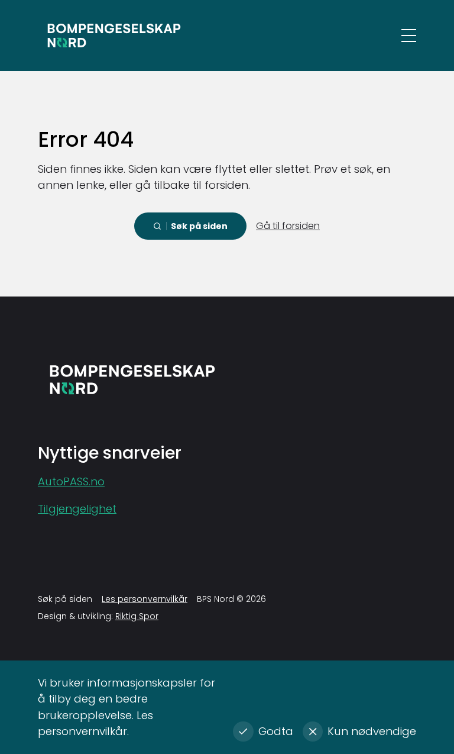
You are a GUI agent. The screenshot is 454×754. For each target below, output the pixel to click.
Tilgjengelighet (77, 508)
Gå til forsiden (288, 226)
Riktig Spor (136, 616)
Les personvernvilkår (144, 599)
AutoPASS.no (71, 481)
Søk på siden (65, 599)
